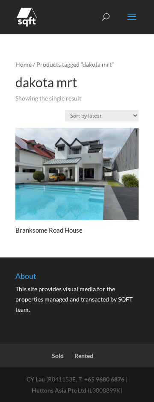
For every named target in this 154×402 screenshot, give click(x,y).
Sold (58, 355)
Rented (83, 355)
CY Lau (36, 379)
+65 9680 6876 (104, 379)
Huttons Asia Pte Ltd (59, 390)
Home (23, 64)
